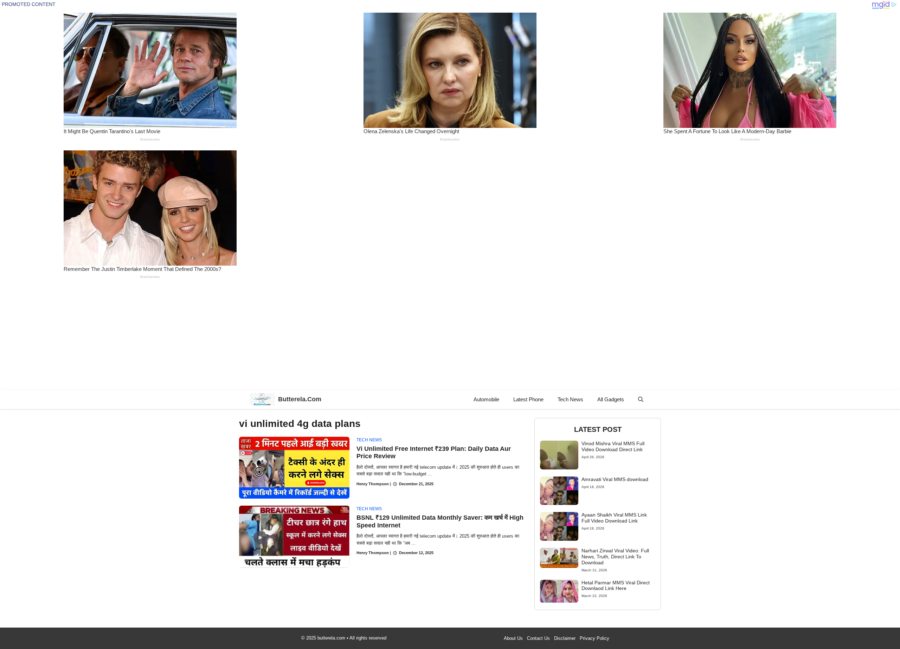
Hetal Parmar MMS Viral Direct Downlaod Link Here (615, 585)
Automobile (486, 399)
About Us (513, 638)
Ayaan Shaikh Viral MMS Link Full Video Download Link (614, 518)
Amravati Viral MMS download (614, 479)
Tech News (570, 399)
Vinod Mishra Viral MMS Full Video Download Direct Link (612, 446)
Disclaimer (565, 638)
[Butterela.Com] (262, 399)
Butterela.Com (299, 399)
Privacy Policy (594, 638)
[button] (640, 399)
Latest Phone (528, 399)
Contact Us (538, 638)
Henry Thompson (372, 484)
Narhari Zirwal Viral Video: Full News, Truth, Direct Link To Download (615, 556)
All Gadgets (610, 399)
